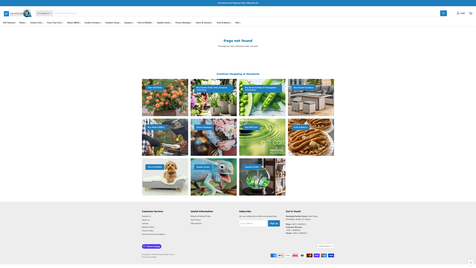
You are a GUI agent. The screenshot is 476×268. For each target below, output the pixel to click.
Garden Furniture (93, 22)
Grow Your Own (54, 22)
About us (145, 220)
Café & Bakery (223, 22)
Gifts (237, 22)
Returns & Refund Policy (201, 216)
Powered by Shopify (149, 257)
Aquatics (128, 22)
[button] (461, 13)
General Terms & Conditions (153, 234)
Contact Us (146, 216)
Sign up (274, 223)
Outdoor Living (112, 22)
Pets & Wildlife (145, 22)
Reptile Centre (164, 22)
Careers (145, 223)
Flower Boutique (183, 22)
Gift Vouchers (9, 22)
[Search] (443, 13)
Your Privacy (196, 220)
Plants (22, 22)
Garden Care (36, 22)
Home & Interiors (204, 22)
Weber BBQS (73, 22)
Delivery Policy (148, 227)
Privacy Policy (147, 230)
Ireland (324, 246)
